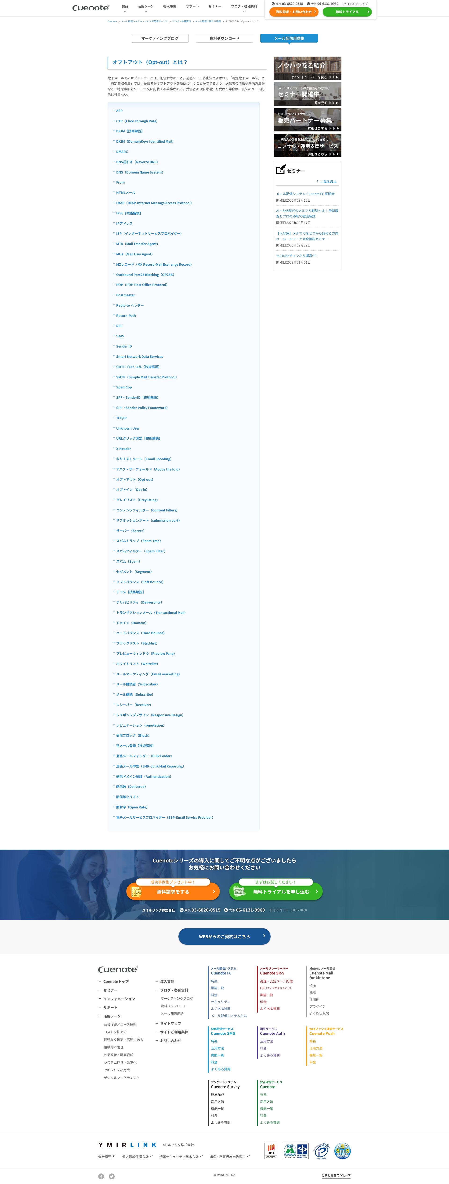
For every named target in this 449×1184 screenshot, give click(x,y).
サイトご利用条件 (174, 1031)
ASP (119, 110)
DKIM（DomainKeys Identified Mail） (145, 141)
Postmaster (125, 295)
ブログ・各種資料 (174, 990)
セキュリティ (220, 1001)
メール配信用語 (172, 1013)
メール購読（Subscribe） (135, 694)
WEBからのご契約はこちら (224, 936)
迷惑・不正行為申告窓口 (228, 1156)
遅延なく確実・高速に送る (123, 1039)
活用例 (314, 999)
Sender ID (124, 346)
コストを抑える (115, 1031)
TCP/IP (121, 418)
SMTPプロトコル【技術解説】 (138, 366)
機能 (312, 992)
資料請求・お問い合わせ (294, 11)
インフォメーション (119, 998)
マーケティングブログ (159, 38)
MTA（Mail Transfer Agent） (138, 243)
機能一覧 (217, 987)
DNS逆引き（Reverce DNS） (138, 161)
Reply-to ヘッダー (130, 305)
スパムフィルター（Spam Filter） (141, 551)
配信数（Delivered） (132, 786)
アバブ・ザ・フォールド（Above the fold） (149, 469)
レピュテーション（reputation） (141, 725)
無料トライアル (347, 11)
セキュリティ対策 (117, 1070)
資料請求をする (173, 889)
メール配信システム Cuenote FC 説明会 (305, 193)
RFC (119, 325)
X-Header (123, 448)
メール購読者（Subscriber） (138, 684)
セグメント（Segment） (135, 571)
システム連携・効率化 (120, 1062)
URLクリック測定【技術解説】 (139, 438)
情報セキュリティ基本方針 (179, 1156)
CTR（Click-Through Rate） (137, 121)
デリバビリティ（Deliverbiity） (140, 602)
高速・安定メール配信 (276, 981)
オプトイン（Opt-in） (132, 489)
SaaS (120, 335)
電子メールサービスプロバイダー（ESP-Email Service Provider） (165, 817)
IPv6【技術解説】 (129, 213)
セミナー (214, 6)
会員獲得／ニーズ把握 (120, 1024)
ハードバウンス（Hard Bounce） (141, 632)
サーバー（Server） (131, 530)
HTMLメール (125, 192)
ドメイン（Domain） (132, 622)
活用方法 (217, 1048)
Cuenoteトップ (116, 981)
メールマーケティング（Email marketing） (149, 674)
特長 (214, 981)
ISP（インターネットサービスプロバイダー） (150, 233)
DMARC (122, 151)
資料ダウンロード (224, 38)
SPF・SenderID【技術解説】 (138, 397)
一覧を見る (328, 181)
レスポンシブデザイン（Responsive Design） (150, 715)
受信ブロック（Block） (133, 735)
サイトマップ (170, 1023)
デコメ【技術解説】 (131, 592)
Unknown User (128, 428)
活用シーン (112, 1016)
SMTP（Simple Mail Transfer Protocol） (147, 377)
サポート (192, 6)
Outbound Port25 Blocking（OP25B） (146, 274)
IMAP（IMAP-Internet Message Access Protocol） (155, 202)
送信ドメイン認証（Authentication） (144, 776)
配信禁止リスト (127, 796)
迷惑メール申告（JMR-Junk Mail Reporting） (151, 766)
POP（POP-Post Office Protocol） (142, 284)
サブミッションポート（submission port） (149, 520)
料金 (214, 994)
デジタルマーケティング (122, 1077)
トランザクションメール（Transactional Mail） (152, 612)
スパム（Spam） (129, 561)
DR (276, 987)
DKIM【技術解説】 (130, 131)
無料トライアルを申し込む (281, 889)
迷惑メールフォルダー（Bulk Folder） (145, 755)
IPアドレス (124, 223)
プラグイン (317, 1006)
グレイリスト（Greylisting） (138, 499)
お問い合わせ (170, 1040)
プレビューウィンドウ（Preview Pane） (146, 653)
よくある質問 (221, 1008)
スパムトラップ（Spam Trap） (139, 540)
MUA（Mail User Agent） (135, 254)
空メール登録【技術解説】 (136, 745)
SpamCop (124, 387)
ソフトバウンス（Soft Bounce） (140, 581)
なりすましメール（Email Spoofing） (144, 458)
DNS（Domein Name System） (140, 172)
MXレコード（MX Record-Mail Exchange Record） (155, 264)
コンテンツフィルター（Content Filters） (147, 510)
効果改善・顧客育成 (118, 1054)
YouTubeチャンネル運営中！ (297, 255)
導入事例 (169, 6)
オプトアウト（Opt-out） (135, 479)
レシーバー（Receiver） (134, 704)
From (120, 182)
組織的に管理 (113, 1047)
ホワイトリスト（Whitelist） (138, 663)
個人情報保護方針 (135, 1156)
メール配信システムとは (229, 1015)
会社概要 (104, 1156)
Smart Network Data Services (139, 356)
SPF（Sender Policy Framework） (143, 407)
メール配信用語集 (289, 38)
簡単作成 (217, 1094)
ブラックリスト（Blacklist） (137, 643)
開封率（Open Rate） (132, 807)
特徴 (312, 985)
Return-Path (126, 315)
